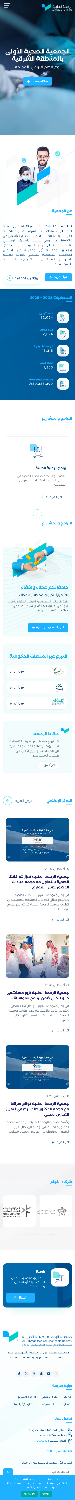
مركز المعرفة (49, 1405)
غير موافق (29, 1494)
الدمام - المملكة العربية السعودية (48, 1430)
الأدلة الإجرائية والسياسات (23, 1405)
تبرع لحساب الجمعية (50, 627)
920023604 (42, 1440)
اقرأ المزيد (61, 277)
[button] (57, 1234)
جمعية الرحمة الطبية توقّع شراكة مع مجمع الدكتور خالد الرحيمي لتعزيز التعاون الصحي (37, 1110)
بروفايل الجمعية (26, 278)
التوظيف (66, 1405)
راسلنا (23, 1298)
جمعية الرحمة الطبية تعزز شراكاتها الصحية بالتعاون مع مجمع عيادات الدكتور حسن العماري (38, 883)
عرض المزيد (24, 801)
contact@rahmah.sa (53, 1435)
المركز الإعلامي (50, 1397)
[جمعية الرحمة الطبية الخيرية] (57, 7)
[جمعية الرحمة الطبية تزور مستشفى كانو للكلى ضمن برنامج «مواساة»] (37, 956)
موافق (46, 1494)
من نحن (67, 1397)
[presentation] (37, 513)
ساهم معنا (40, 81)
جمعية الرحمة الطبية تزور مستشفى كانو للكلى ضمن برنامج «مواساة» (38, 996)
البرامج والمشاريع (27, 1397)
